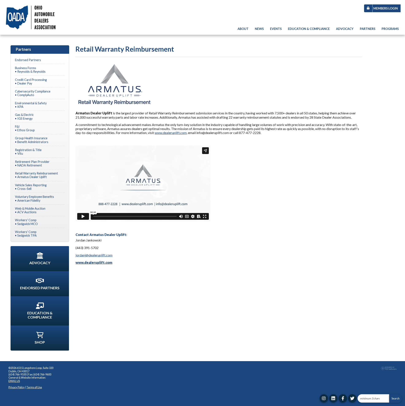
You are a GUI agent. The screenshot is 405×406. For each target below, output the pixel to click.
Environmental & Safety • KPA (31, 105)
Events (276, 29)
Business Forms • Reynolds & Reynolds (30, 69)
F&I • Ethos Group (25, 128)
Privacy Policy (16, 387)
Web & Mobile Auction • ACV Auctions (30, 210)
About (243, 29)
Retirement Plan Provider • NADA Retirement (32, 163)
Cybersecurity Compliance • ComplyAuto (32, 93)
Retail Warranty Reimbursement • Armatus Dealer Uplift (36, 175)
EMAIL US (14, 381)
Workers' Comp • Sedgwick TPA (26, 233)
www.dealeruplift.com (171, 133)
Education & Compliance (309, 29)
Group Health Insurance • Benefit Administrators (31, 139)
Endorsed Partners (28, 60)
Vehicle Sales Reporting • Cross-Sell (31, 186)
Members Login (385, 8)
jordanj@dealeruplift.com (94, 255)
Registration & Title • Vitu (28, 151)
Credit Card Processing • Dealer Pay (31, 81)
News (259, 29)
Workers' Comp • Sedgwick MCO (26, 221)
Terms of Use (34, 387)
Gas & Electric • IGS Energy (24, 116)
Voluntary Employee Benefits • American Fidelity (34, 198)
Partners (367, 29)
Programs (390, 29)
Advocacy (345, 29)
